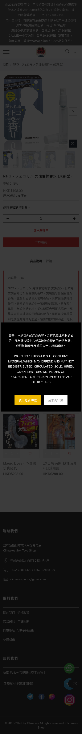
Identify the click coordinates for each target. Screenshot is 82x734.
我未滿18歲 (55, 400)
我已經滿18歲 (28, 400)
